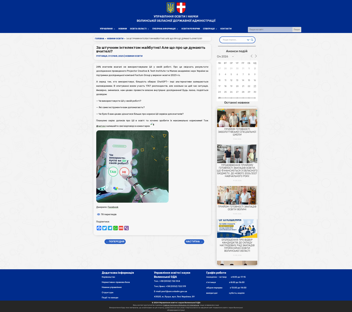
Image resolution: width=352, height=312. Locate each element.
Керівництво (108, 277)
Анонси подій (236, 51)
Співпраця (209, 29)
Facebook (113, 207)
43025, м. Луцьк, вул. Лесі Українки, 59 (174, 296)
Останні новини (236, 102)
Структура (107, 292)
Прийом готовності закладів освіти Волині (237, 208)
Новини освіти (133, 56)
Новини (122, 29)
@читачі (101, 126)
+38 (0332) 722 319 (176, 286)
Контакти (226, 29)
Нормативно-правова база (116, 282)
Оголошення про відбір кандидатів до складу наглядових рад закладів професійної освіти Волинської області (237, 245)
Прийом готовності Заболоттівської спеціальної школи (237, 132)
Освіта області (138, 29)
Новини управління (112, 287)
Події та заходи (110, 297)
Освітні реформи (190, 29)
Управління (106, 29)
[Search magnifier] (252, 40)
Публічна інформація (164, 29)
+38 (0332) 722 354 (169, 281)
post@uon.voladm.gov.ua (174, 291)
